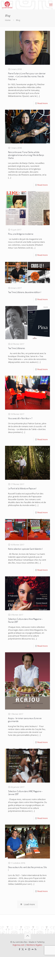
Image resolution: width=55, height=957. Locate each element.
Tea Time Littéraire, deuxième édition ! (24, 292)
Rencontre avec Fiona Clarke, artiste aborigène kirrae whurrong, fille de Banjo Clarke (26, 155)
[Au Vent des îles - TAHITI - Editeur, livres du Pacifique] (7, 4)
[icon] (32, 949)
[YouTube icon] (26, 949)
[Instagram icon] (29, 949)
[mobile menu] (50, 4)
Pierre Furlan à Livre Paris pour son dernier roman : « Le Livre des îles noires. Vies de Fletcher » (27, 76)
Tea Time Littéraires (16, 348)
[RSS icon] (35, 949)
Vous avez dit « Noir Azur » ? (20, 418)
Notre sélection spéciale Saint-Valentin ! (25, 548)
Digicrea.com (18, 944)
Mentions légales (34, 944)
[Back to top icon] (27, 936)
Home (8, 20)
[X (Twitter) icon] (23, 949)
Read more (42, 103)
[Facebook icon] (19, 949)
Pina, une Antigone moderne (20, 233)
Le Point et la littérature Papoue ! (22, 488)
